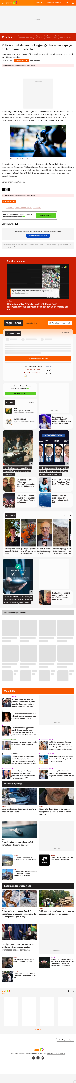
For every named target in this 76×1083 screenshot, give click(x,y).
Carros (4, 839)
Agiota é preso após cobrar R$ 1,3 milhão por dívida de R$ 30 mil (24, 976)
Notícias (37, 207)
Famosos (13, 696)
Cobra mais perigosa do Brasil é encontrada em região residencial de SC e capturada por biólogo (19, 914)
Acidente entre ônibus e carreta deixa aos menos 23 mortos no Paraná (56, 912)
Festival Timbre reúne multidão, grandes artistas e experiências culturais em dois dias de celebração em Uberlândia (62, 962)
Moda (13, 711)
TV (12, 768)
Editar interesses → (65, 332)
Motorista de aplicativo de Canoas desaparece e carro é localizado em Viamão (55, 812)
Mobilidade (14, 754)
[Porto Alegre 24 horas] (6, 189)
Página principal (11, 2)
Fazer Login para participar (38, 235)
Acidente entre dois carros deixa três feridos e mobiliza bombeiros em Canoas (25, 873)
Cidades (10, 207)
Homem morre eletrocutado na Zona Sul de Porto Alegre (62, 858)
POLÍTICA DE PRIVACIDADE (56, 1054)
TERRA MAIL (40, 3)
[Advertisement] (54, 874)
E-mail (67, 3)
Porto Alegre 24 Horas (23, 207)
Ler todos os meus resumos (38, 358)
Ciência (51, 739)
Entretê (51, 768)
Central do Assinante (54, 3)
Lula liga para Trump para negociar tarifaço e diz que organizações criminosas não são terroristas (18, 947)
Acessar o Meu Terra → (32, 323)
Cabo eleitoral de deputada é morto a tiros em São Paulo (19, 810)
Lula (3, 941)
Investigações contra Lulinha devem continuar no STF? (23, 960)
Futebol (13, 739)
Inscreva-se (18, 393)
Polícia (15, 971)
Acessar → (32, 402)
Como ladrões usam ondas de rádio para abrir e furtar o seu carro (18, 843)
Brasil (15, 957)
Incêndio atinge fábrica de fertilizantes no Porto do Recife (24, 858)
